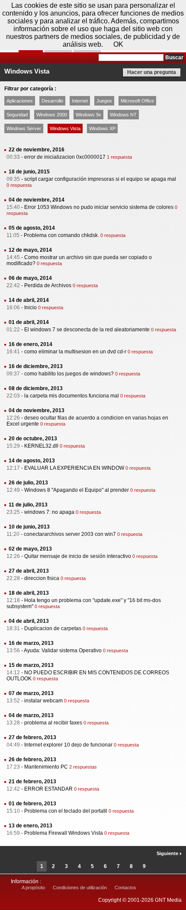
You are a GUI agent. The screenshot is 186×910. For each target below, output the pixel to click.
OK (118, 44)
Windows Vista (65, 128)
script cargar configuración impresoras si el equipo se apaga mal (100, 179)
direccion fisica (41, 578)
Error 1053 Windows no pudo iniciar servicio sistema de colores (98, 207)
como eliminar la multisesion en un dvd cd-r (75, 352)
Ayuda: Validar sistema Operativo (63, 650)
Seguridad (17, 114)
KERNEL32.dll (41, 446)
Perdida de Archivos (47, 285)
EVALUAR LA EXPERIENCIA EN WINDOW (74, 468)
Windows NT (123, 114)
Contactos (125, 887)
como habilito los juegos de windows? (69, 374)
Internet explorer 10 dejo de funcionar (68, 745)
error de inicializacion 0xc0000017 (65, 157)
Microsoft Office (137, 100)
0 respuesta (19, 185)
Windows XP (102, 128)
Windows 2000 (51, 114)
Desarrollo (52, 100)
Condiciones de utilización (80, 887)
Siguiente (168, 853)
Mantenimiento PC (46, 767)
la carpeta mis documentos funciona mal (71, 396)
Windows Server (23, 128)
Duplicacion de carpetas (52, 628)
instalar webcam (43, 701)
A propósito (33, 887)
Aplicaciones (19, 100)
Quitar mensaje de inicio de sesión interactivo (77, 556)
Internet (80, 100)
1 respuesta (119, 157)
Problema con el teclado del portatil (65, 811)
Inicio (30, 307)
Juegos (104, 100)
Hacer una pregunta (151, 72)
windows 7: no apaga (49, 512)
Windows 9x (88, 114)
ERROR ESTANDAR (48, 789)
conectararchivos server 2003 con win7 (70, 534)
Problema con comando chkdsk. (61, 235)
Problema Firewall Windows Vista (63, 833)
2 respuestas (83, 766)
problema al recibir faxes (53, 723)
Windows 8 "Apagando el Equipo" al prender (76, 490)
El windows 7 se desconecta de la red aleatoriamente (87, 330)
